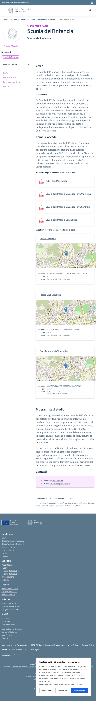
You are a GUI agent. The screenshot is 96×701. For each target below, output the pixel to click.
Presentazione (7, 564)
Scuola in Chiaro (8, 546)
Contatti (6, 86)
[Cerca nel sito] (90, 10)
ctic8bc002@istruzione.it (60, 483)
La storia (5, 579)
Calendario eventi (9, 624)
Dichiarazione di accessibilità (14, 649)
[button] (16, 64)
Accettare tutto (79, 690)
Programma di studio (11, 81)
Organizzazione (8, 576)
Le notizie (6, 618)
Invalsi (4, 552)
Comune (5, 555)
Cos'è (5, 72)
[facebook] (14, 655)
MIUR (4, 537)
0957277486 (57, 480)
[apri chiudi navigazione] (4, 10)
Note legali (34, 649)
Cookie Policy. (80, 684)
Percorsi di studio (8, 594)
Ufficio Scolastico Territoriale (13, 543)
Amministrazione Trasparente (14, 645)
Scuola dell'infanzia (11, 57)
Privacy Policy (88, 645)
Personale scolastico (10, 588)
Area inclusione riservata (12, 629)
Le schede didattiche (10, 606)
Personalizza (47, 690)
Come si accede (9, 77)
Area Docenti (7, 635)
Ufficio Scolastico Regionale (13, 540)
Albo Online (73, 645)
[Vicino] (88, 659)
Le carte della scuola (10, 573)
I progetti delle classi (10, 609)
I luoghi (5, 567)
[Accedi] (92, 2)
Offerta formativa (9, 603)
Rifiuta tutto (62, 690)
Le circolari (6, 621)
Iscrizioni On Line (9, 549)
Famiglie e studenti (9, 591)
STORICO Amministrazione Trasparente (47, 645)
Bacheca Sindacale (9, 632)
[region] (63, 677)
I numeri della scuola (10, 570)
